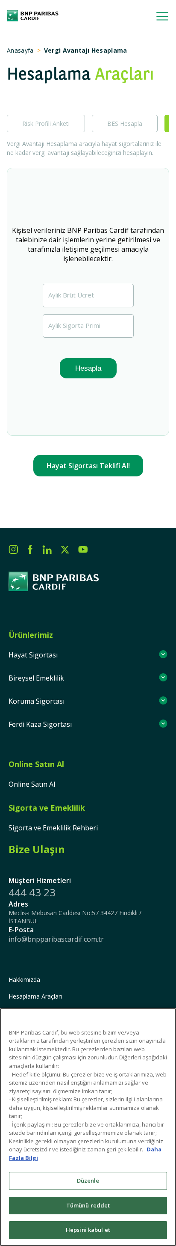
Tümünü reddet (88, 1205)
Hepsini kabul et (88, 1230)
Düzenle (88, 1180)
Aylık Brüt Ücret (71, 295)
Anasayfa (20, 50)
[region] (88, 1127)
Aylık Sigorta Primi (74, 325)
